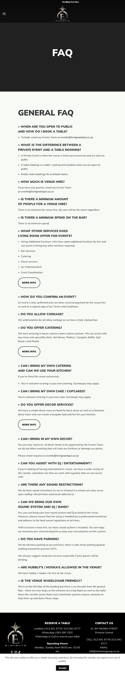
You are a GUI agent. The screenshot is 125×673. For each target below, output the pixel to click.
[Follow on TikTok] (19, 652)
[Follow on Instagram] (15, 652)
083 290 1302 (64, 632)
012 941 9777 (72, 628)
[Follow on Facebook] (12, 652)
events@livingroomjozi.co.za (77, 137)
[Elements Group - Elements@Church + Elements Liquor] (62, 14)
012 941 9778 (54, 628)
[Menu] (4, 13)
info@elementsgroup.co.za (104, 651)
